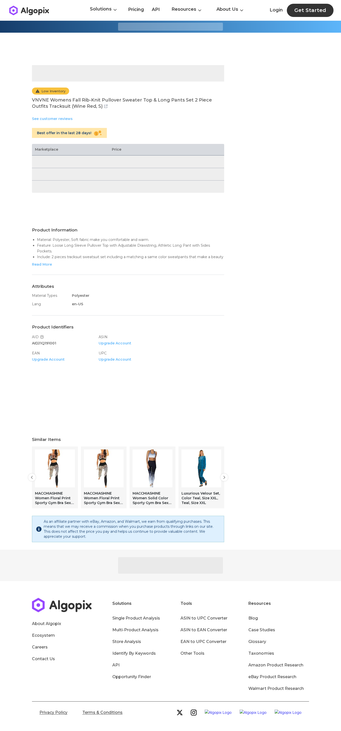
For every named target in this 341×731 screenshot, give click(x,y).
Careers (40, 647)
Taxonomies (261, 653)
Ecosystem (43, 635)
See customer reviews (52, 118)
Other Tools (192, 653)
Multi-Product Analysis (135, 629)
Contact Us (43, 658)
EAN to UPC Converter (203, 641)
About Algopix (46, 623)
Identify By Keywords (134, 653)
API (156, 9)
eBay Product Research (272, 676)
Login (276, 10)
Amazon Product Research (275, 665)
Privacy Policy (53, 712)
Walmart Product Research (276, 688)
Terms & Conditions (102, 712)
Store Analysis (126, 641)
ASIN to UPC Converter (204, 618)
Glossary (257, 641)
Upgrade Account (115, 343)
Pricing (136, 9)
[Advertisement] (170, 49)
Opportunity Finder (131, 676)
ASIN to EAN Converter (203, 629)
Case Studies (261, 629)
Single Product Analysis (136, 618)
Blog (253, 618)
